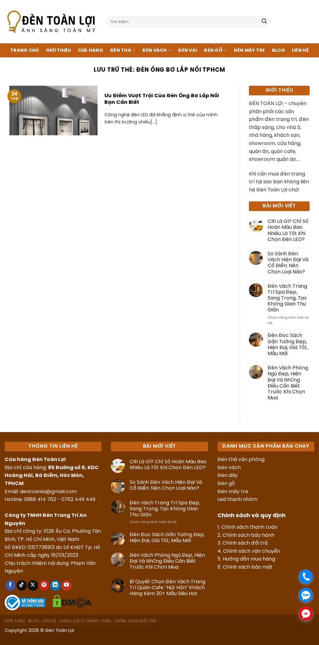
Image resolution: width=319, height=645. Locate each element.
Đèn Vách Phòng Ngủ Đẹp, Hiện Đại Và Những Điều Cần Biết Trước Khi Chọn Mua (288, 383)
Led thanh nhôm (237, 499)
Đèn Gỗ (213, 50)
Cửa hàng (90, 50)
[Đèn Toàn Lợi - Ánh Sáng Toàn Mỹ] (51, 21)
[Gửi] (264, 22)
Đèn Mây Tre (249, 50)
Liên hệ (300, 50)
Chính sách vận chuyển (251, 551)
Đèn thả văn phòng (240, 459)
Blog (278, 50)
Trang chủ (24, 50)
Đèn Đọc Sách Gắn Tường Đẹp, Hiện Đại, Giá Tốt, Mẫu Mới (288, 344)
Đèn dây (227, 475)
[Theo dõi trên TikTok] (22, 585)
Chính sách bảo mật (248, 567)
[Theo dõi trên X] (33, 585)
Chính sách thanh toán (249, 527)
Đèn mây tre (232, 491)
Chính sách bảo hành (248, 535)
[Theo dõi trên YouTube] (66, 585)
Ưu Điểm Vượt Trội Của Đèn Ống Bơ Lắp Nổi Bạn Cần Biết (161, 99)
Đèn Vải (187, 50)
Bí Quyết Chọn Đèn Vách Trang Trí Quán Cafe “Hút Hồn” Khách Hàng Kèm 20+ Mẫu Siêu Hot (167, 587)
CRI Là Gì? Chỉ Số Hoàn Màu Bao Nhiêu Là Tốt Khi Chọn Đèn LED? (288, 230)
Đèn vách (229, 467)
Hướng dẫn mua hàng (249, 559)
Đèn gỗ (226, 483)
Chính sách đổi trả (245, 543)
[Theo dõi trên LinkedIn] (55, 585)
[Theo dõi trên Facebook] (10, 585)
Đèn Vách (154, 50)
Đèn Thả (120, 50)
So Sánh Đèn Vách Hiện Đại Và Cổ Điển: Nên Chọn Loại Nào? (288, 263)
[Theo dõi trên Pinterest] (44, 585)
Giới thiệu (58, 50)
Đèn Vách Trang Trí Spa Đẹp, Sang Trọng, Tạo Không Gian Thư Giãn (287, 298)
